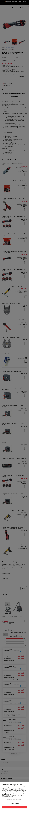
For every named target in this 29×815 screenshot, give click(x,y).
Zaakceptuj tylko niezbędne (14, 800)
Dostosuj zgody (14, 803)
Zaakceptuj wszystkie (14, 807)
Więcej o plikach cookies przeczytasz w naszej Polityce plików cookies (13, 796)
